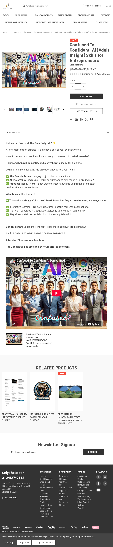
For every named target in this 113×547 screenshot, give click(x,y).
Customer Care (65, 488)
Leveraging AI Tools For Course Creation (42, 416)
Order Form (63, 496)
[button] (102, 74)
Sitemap (62, 505)
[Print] (81, 119)
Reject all (24, 542)
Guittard (80, 505)
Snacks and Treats (44, 15)
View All (80, 508)
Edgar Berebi (83, 502)
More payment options (86, 104)
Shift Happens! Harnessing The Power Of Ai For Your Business (70, 417)
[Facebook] (71, 119)
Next (63, 109)
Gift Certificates (46, 517)
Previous (4, 109)
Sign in (88, 6)
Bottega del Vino (84, 491)
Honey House (83, 485)
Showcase (63, 476)
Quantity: (74, 80)
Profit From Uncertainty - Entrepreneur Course (14, 416)
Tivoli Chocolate (84, 499)
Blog (60, 485)
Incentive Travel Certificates (50, 22)
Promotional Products (16, 22)
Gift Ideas (105, 15)
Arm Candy (82, 488)
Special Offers (80, 22)
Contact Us (63, 502)
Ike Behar (81, 493)
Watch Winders (65, 15)
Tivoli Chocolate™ (86, 15)
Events (6, 15)
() (109, 6)
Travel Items (102, 22)
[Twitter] (86, 119)
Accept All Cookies (43, 542)
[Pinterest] (91, 119)
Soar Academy (83, 496)
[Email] (76, 119)
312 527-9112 (11, 497)
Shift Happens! (22, 15)
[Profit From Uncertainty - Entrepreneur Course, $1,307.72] (15, 391)
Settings (9, 542)
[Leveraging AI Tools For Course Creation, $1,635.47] (43, 391)
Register (97, 6)
